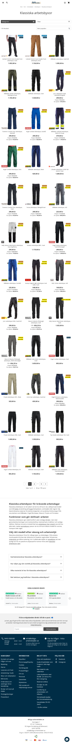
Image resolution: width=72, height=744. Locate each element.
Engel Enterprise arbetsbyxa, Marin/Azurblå (60, 397)
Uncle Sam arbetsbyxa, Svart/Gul (36, 397)
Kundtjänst (5, 656)
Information (24, 656)
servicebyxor (25, 526)
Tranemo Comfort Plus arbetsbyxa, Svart (12, 208)
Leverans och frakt (7, 670)
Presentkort (5, 697)
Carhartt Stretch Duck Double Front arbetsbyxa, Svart (12, 59)
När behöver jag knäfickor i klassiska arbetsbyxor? (29, 577)
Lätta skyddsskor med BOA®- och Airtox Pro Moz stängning (44, 677)
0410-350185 (9, 638)
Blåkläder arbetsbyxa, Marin (36, 169)
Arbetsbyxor (37, 6)
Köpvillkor (22, 659)
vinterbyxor (13, 539)
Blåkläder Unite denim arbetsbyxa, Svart (36, 360)
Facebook (61, 659)
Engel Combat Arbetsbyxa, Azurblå (36, 131)
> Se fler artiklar (42, 707)
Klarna (3, 667)
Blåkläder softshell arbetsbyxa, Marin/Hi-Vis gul (59, 132)
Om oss (21, 674)
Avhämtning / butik (7, 673)
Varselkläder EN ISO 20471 (43, 703)
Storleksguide (23, 668)
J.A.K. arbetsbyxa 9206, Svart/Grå (12, 321)
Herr (25, 6)
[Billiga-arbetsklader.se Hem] (36, 2)
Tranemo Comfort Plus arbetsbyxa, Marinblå (12, 132)
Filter (39, 22)
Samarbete (22, 679)
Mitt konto (4, 679)
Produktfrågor (24, 671)
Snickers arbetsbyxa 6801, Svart (36, 245)
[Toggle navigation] (3, 3)
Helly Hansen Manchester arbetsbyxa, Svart (59, 322)
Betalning (4, 664)
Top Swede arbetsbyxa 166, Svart (59, 435)
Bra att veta (42, 656)
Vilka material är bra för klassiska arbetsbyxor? (28, 570)
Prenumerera (51, 629)
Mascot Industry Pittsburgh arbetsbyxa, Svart (36, 322)
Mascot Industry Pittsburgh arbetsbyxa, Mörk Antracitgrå (12, 360)
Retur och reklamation (8, 676)
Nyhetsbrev (23, 682)
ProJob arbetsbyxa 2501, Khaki (12, 397)
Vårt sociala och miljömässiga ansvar (25, 686)
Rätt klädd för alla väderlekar (42, 670)
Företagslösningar (7, 694)
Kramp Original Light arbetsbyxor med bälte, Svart (36, 284)
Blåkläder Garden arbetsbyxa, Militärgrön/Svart (12, 94)
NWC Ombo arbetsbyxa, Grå (60, 283)
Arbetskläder (30, 6)
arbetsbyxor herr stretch (47, 524)
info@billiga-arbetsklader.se (32, 639)
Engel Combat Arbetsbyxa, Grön (12, 169)
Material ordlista (42, 682)
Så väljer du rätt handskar (42, 686)
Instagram (62, 662)
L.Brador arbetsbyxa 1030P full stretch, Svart (59, 170)
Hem (21, 6)
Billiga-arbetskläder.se (36, 720)
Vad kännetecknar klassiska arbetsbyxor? (26, 557)
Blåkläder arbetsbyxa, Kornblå (12, 283)
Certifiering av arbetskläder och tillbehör (42, 692)
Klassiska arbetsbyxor (47, 6)
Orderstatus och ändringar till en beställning (6, 684)
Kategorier (5, 22)
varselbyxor (51, 539)
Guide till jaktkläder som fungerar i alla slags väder (45, 664)
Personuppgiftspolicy (26, 662)
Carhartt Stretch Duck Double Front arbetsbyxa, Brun (36, 59)
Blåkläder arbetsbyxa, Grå (59, 207)
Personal (22, 677)
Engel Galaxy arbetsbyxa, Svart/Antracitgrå (60, 246)
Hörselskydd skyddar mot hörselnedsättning (44, 698)
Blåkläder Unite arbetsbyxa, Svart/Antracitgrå (59, 470)
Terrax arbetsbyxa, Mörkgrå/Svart (36, 207)
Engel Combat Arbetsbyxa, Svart (60, 359)
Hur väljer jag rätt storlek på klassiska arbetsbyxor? (30, 564)
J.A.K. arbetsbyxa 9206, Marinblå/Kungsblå (59, 94)
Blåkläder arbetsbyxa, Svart (36, 93)
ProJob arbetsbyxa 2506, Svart (12, 435)
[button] (66, 739)
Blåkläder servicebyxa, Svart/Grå (60, 59)
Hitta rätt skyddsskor (44, 659)
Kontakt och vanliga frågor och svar (7, 660)
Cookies (21, 665)
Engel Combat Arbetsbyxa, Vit (12, 469)
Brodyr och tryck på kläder (7, 690)
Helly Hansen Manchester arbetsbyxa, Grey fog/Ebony (12, 246)
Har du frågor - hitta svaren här (55, 639)
